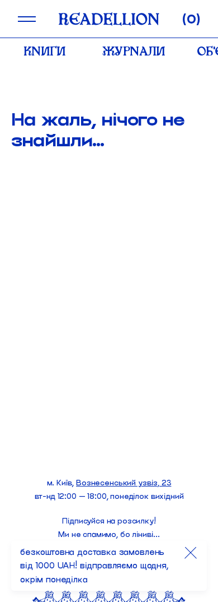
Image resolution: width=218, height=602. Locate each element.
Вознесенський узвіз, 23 (123, 483)
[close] (190, 552)
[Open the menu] (26, 19)
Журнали (133, 51)
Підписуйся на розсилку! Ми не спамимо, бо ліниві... (109, 528)
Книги (44, 51)
